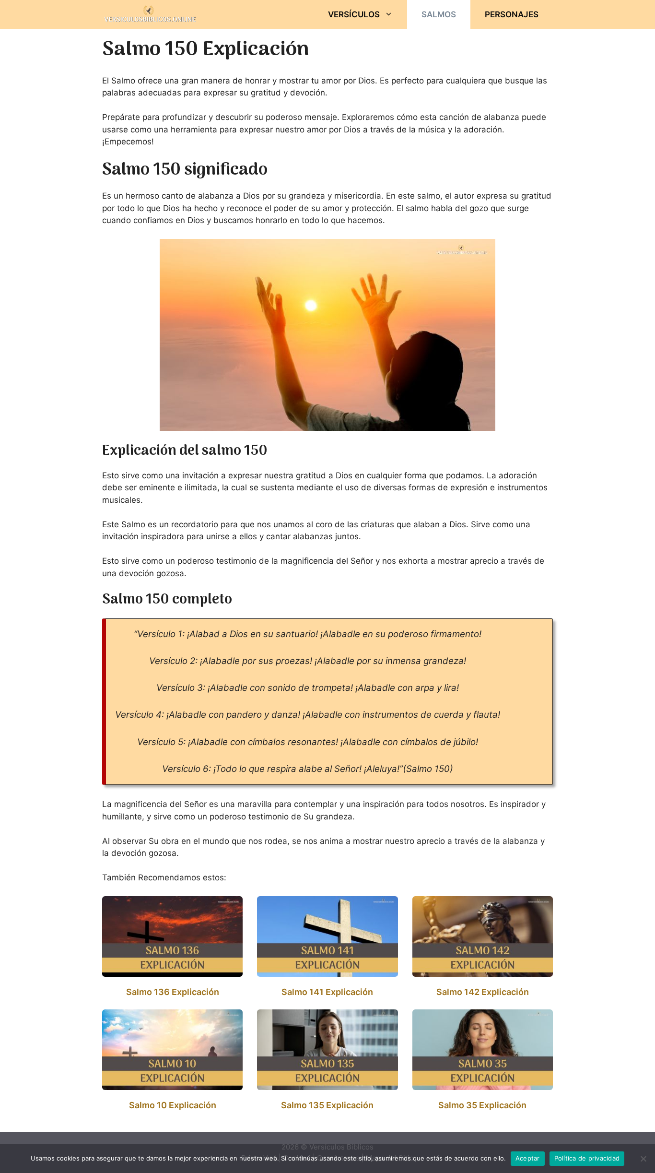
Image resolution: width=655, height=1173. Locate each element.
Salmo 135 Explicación (327, 1105)
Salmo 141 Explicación (327, 992)
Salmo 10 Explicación (172, 1105)
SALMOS (438, 14)
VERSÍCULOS (354, 14)
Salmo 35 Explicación (482, 1105)
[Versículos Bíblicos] (150, 14)
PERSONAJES (511, 14)
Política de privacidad (587, 1158)
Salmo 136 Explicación (172, 992)
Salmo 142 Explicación (482, 992)
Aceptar (527, 1158)
